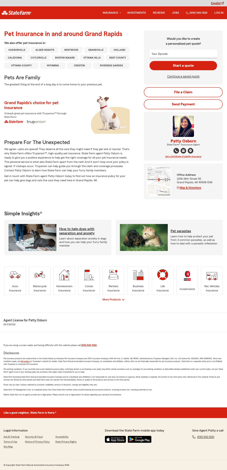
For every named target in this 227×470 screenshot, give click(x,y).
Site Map (8, 447)
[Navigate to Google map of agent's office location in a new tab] (190, 151)
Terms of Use (10, 442)
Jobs (175, 12)
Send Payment (183, 104)
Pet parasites (181, 231)
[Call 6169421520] (176, 151)
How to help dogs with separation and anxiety (77, 231)
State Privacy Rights (66, 442)
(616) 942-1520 (198, 12)
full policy (25, 361)
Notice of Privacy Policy (37, 442)
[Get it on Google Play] (139, 439)
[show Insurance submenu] (119, 12)
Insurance (110, 12)
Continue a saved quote (183, 76)
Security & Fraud (34, 437)
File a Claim (183, 92)
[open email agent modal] (183, 151)
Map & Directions (190, 187)
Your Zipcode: (160, 53)
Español (216, 3)
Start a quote (183, 65)
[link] (16, 12)
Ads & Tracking (11, 437)
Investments (136, 12)
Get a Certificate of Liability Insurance (183, 156)
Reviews (159, 12)
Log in (218, 12)
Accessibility (61, 437)
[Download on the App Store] (115, 439)
